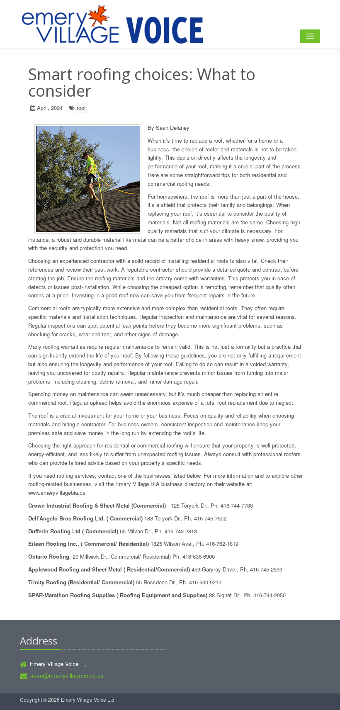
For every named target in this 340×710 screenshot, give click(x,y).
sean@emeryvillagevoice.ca (67, 675)
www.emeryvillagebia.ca (56, 492)
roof (81, 108)
